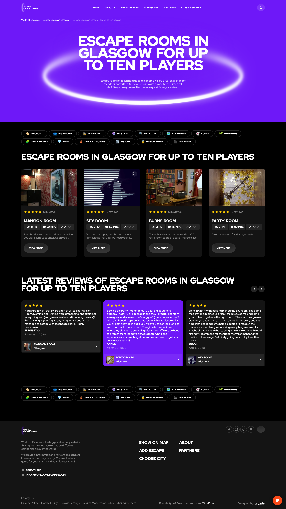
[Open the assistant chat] (277, 500)
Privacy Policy (29, 503)
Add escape (151, 7)
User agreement (126, 503)
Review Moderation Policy (98, 503)
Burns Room (162, 220)
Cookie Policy (49, 503)
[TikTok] (243, 429)
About (109, 7)
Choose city (152, 459)
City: (190, 7)
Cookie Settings (70, 503)
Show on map (130, 7)
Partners (170, 7)
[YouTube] (251, 429)
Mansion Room (40, 220)
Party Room (225, 220)
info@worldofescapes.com (45, 474)
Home (96, 7)
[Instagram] (236, 429)
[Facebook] (229, 429)
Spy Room (97, 220)
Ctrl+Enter (208, 503)
